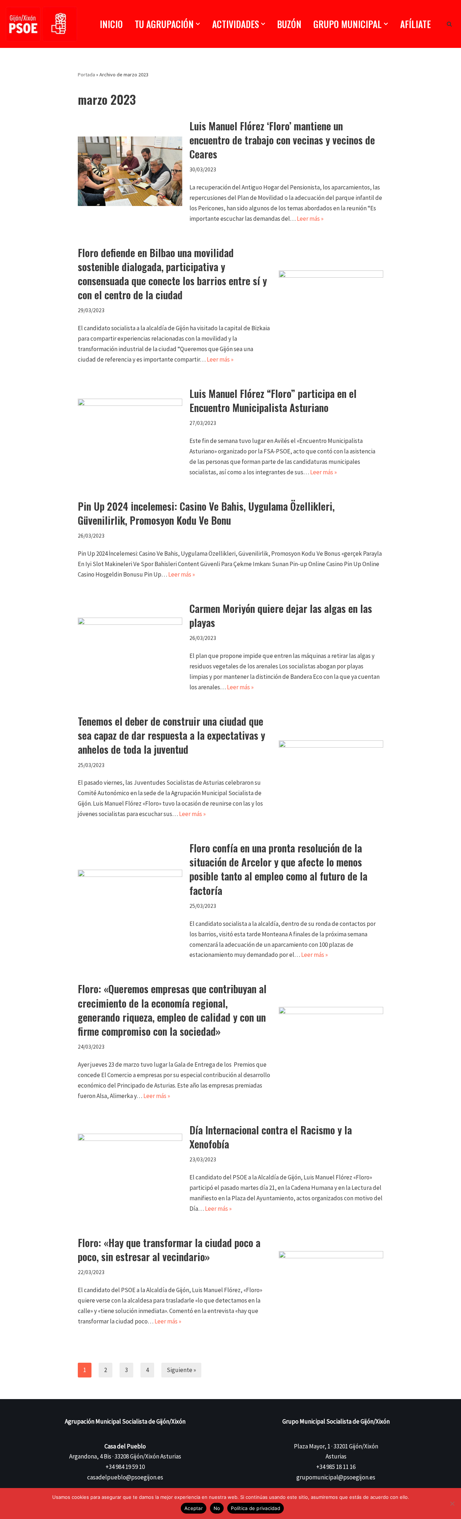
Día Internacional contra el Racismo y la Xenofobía (270, 1137)
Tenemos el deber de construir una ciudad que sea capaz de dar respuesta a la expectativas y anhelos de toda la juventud (171, 735)
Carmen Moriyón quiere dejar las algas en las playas (280, 615)
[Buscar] (449, 24)
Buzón (289, 24)
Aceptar (193, 1508)
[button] (198, 24)
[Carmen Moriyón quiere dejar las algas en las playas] (130, 647)
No (217, 1508)
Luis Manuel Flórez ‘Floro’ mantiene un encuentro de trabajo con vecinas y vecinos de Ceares (282, 139)
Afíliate (415, 24)
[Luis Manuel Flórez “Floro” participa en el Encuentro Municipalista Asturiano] (130, 432)
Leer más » (310, 219)
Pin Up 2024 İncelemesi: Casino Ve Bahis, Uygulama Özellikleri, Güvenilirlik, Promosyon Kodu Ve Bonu (206, 513)
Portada (86, 74)
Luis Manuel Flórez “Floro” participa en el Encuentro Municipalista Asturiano (273, 400)
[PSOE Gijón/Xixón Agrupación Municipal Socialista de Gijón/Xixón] (41, 23)
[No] (452, 1503)
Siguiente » (181, 1370)
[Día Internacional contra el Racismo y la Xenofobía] (130, 1168)
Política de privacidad (255, 1508)
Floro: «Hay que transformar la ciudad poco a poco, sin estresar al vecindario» (169, 1249)
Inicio (111, 24)
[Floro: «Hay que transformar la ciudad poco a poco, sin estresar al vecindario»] (331, 1281)
